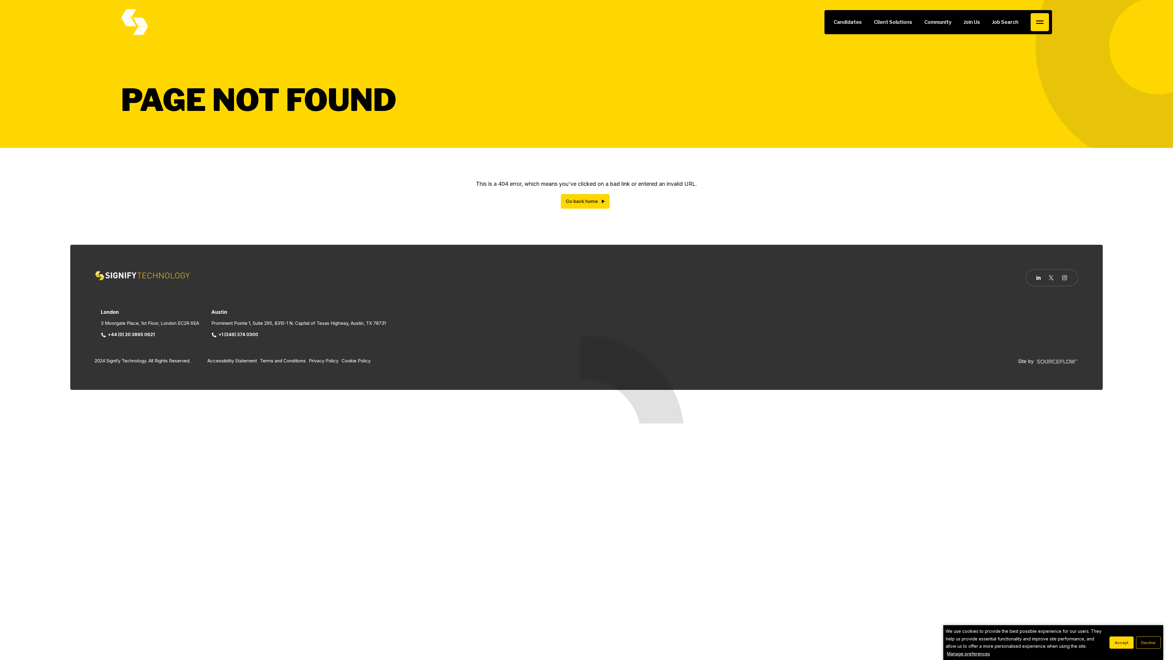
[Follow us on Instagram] (1065, 278)
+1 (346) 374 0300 (238, 334)
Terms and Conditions (283, 361)
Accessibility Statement (232, 361)
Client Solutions (893, 22)
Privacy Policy (323, 361)
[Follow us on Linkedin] (1038, 278)
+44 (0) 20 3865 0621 (131, 334)
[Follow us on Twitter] (1051, 278)
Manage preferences (968, 653)
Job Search (1005, 22)
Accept (1121, 642)
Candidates (848, 22)
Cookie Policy (356, 361)
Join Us (972, 22)
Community (938, 22)
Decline (1148, 642)
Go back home (582, 201)
